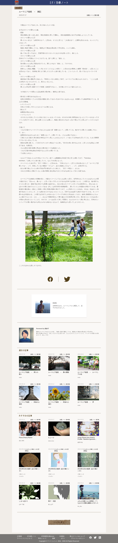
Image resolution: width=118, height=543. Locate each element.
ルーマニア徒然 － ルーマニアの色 (88, 373)
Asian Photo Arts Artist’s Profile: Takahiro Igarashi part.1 (86, 438)
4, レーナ (51, 437)
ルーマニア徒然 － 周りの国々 (28, 373)
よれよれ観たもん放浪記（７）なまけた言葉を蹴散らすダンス (88, 502)
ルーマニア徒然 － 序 (86, 402)
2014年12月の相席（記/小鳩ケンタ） (88, 470)
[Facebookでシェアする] (50, 279)
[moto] (42, 305)
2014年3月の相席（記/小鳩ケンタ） (29, 470)
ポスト (63, 538)
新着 (19, 536)
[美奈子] (26, 335)
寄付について (42, 538)
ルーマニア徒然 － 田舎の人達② (29, 403)
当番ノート (31, 536)
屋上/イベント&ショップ (77, 536)
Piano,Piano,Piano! (25, 437)
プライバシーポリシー (78, 538)
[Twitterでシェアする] (67, 279)
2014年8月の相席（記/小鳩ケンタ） (58, 470)
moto (55, 303)
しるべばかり (23, 501)
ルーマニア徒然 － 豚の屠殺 (58, 372)
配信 (62, 536)
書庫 (53, 538)
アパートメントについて (24, 538)
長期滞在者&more (47, 536)
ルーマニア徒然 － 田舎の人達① (58, 403)
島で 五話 (52, 501)
